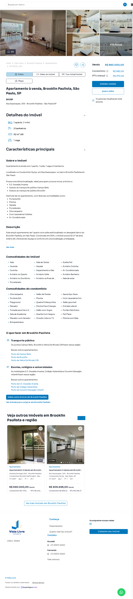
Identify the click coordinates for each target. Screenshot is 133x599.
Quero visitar (108, 91)
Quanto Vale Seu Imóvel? (60, 532)
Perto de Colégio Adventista (24, 387)
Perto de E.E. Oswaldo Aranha (24, 384)
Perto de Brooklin (19, 357)
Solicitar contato (108, 84)
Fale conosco (53, 559)
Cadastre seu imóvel (108, 531)
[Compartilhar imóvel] (82, 64)
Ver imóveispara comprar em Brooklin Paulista (28, 402)
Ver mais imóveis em (46, 503)
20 (12, 51)
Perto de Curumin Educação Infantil (27, 390)
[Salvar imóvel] (76, 64)
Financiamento (56, 526)
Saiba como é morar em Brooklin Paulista (27, 397)
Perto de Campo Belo (21, 354)
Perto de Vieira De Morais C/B (25, 360)
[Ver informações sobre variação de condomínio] (107, 71)
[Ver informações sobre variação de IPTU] (107, 76)
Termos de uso (38, 582)
